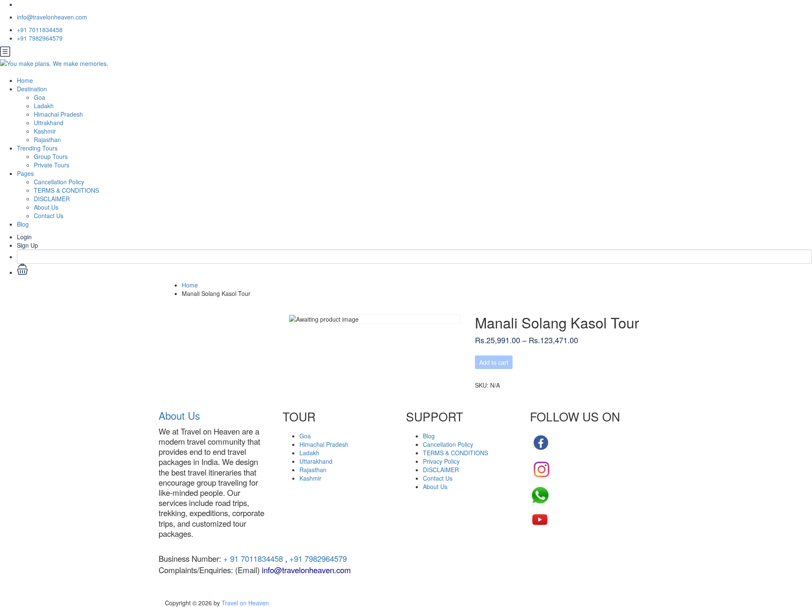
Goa (39, 97)
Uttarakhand (315, 461)
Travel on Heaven (245, 603)
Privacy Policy (441, 461)
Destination (32, 89)
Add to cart (493, 362)
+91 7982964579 (40, 38)
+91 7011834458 (40, 29)
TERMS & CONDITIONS (66, 190)
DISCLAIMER (52, 198)
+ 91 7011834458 (252, 558)
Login (24, 236)
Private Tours (51, 165)
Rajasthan (47, 139)
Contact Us (48, 215)
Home (25, 80)
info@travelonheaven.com (52, 17)
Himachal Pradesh (58, 114)
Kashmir (45, 131)
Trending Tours (37, 148)
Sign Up (27, 245)
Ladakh (44, 105)
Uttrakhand (48, 122)
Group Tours (51, 156)
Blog (23, 224)
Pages (25, 173)
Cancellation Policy (59, 182)
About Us (46, 207)
